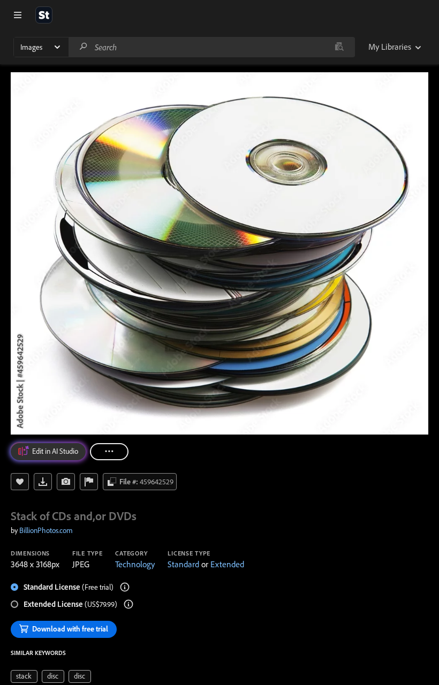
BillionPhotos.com (46, 530)
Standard (183, 564)
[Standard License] (125, 587)
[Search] (83, 46)
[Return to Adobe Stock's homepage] (43, 15)
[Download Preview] (43, 481)
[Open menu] (18, 15)
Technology (135, 564)
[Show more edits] (109, 451)
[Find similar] (339, 47)
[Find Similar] (66, 481)
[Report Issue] (89, 481)
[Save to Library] (20, 481)
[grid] (51, 675)
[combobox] (211, 47)
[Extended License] (128, 604)
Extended (227, 564)
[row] (24, 676)
